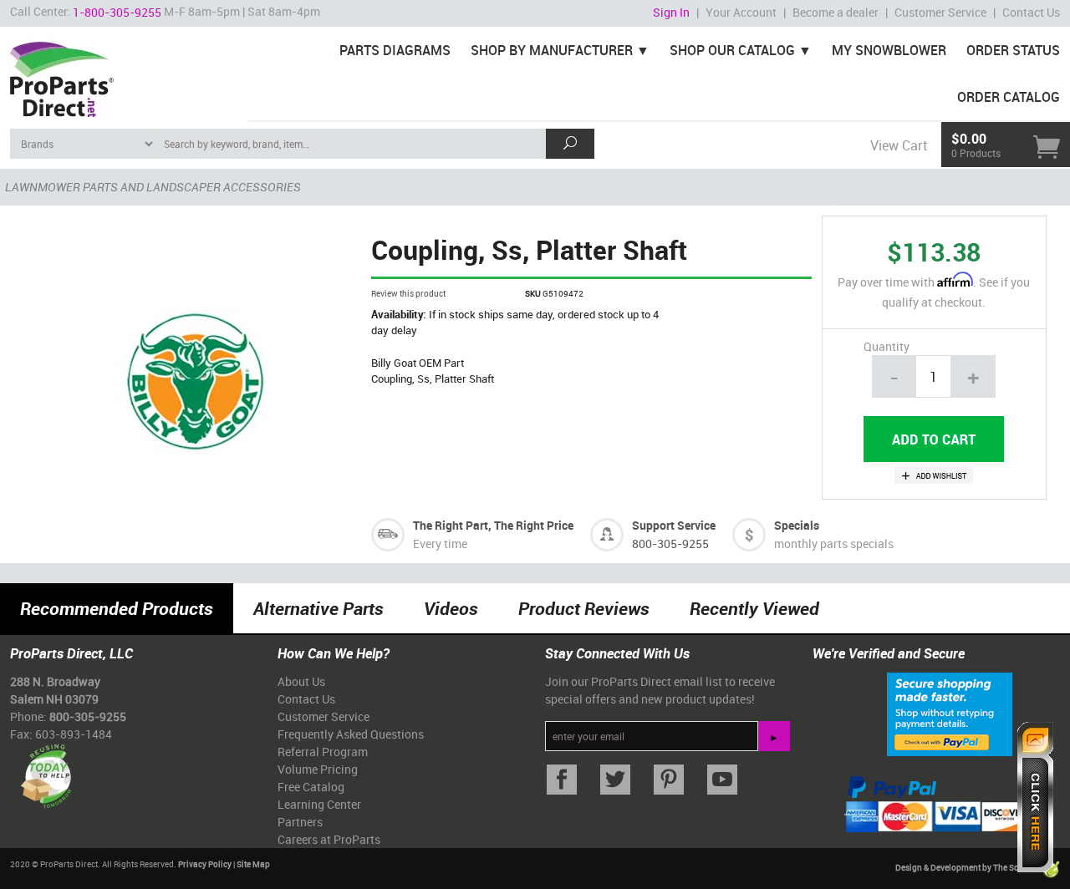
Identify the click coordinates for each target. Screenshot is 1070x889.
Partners (300, 822)
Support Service (674, 525)
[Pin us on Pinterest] (669, 780)
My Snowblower (889, 50)
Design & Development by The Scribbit (968, 868)
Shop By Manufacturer (552, 50)
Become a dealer (835, 12)
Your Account (741, 12)
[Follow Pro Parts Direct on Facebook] (561, 780)
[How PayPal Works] (949, 713)
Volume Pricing (318, 769)
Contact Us (1031, 12)
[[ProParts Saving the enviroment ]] (45, 770)
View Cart (898, 145)
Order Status (1013, 50)
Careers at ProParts (329, 839)
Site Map (253, 864)
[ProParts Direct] (124, 73)
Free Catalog (311, 787)
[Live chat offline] (1035, 797)
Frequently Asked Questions (351, 734)
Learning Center (319, 804)
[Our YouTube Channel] (722, 780)
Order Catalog (1008, 97)
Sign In (671, 12)
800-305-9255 (670, 543)
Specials (796, 525)
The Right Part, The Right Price (493, 525)
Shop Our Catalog (732, 50)
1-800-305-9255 (117, 12)
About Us (301, 681)
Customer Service (940, 12)
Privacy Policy (205, 864)
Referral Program (323, 751)
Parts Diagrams (395, 50)
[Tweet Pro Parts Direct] (615, 780)
